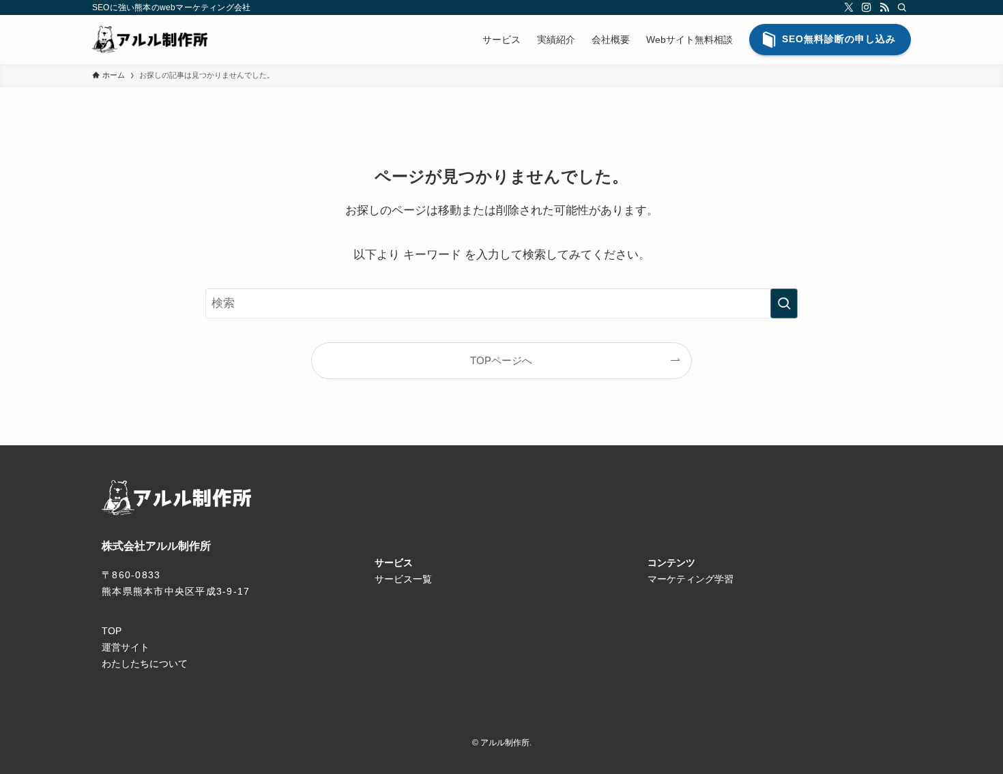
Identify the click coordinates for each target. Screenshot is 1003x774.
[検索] (902, 7)
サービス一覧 (403, 579)
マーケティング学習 (690, 579)
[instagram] (866, 7)
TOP (111, 630)
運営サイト (125, 647)
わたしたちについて (145, 663)
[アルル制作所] (149, 39)
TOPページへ (501, 360)
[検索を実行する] (784, 303)
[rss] (884, 7)
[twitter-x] (849, 7)
